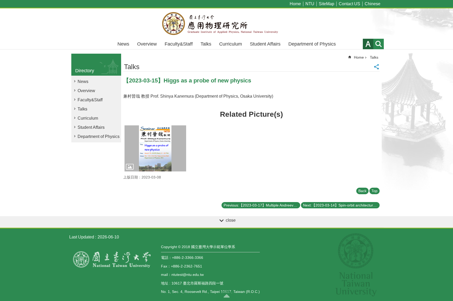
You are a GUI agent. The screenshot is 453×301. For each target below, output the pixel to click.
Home (295, 4)
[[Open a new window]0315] (155, 148)
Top (374, 191)
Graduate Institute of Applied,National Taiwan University (226, 23)
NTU (309, 4)
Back (362, 191)
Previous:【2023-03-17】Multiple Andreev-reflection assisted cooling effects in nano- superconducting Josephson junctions (262, 205)
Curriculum (230, 44)
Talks (206, 44)
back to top (226, 296)
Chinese (372, 4)
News (123, 44)
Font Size (368, 44)
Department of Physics (312, 44)
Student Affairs (265, 44)
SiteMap (326, 4)
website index (378, 44)
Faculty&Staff (179, 44)
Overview (147, 44)
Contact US (349, 4)
